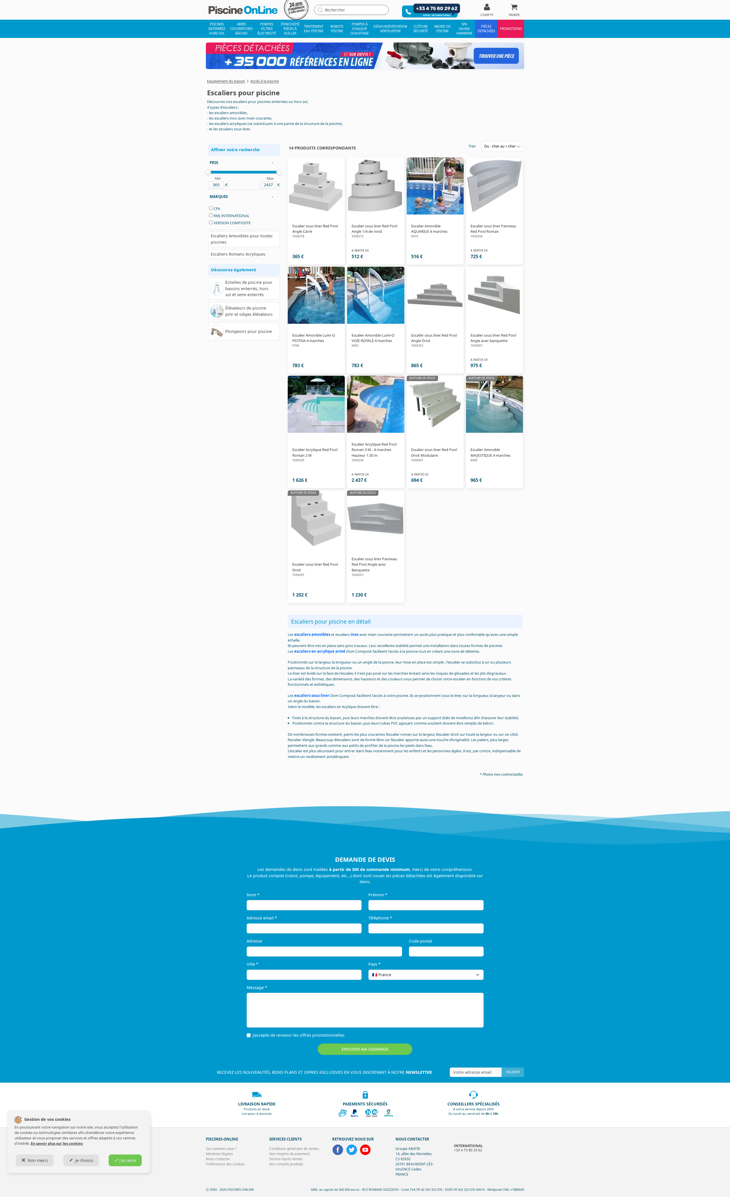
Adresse (254, 941)
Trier (472, 146)
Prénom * (377, 894)
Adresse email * (262, 918)
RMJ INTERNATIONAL (232, 215)
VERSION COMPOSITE (232, 222)
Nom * (253, 894)
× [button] (472, 974)
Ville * (252, 964)
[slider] (208, 172)
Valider (513, 1071)
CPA (217, 208)
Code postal (420, 941)
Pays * (374, 964)
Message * (257, 987)
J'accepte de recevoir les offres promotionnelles (298, 1035)
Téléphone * (380, 918)
